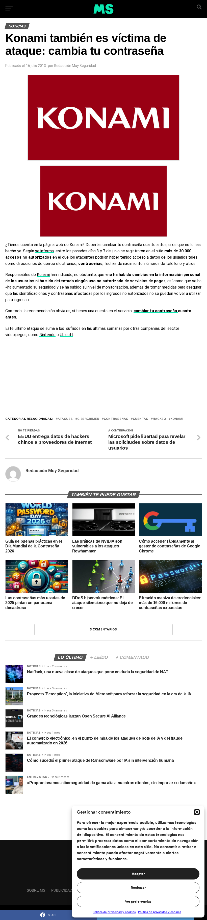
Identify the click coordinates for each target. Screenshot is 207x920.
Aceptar (138, 874)
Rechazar (138, 888)
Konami (43, 274)
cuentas (140, 419)
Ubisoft (66, 334)
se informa (44, 251)
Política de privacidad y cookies (114, 911)
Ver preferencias (138, 901)
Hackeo (159, 419)
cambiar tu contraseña (156, 310)
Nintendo (47, 334)
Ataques (65, 419)
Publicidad (61, 890)
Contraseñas (116, 419)
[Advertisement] (103, 378)
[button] (196, 812)
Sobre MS (36, 890)
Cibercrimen (88, 419)
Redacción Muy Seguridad (75, 66)
